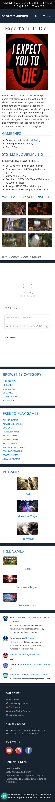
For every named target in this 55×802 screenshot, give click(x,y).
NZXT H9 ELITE (13, 767)
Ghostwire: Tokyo (27, 516)
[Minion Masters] (10, 599)
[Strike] (17, 326)
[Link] (34, 326)
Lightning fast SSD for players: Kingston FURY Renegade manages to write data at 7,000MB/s (26, 778)
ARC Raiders (29, 637)
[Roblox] (10, 563)
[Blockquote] (27, 326)
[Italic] (10, 326)
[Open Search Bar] (36, 16)
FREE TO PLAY (9, 380)
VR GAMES (8, 392)
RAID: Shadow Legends (36, 674)
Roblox (27, 568)
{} (37, 326)
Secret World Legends (27, 587)
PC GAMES (8, 384)
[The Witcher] (27, 533)
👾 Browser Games (15, 714)
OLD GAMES (9, 388)
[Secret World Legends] (10, 581)
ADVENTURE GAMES (13, 423)
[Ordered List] (20, 326)
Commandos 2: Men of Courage (35, 664)
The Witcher (27, 538)
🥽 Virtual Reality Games (18, 711)
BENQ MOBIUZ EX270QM (18, 771)
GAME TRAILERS (11, 396)
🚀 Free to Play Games (17, 703)
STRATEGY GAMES (11, 458)
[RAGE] (27, 488)
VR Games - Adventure (29, 256)
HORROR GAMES (11, 431)
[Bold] (7, 326)
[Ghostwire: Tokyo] (27, 510)
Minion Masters (27, 605)
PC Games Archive (14, 16)
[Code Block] (30, 326)
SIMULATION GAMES (13, 451)
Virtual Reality (33, 140)
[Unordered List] (24, 326)
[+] (40, 326)
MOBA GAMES (10, 435)
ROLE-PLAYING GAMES (14, 447)
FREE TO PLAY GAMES (21, 413)
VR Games (10, 256)
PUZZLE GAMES (10, 439)
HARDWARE (8, 400)
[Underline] (13, 326)
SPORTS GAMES (10, 455)
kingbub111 (16, 674)
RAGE (27, 493)
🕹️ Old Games (13, 707)
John (12, 654)
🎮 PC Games (12, 699)
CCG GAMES (9, 427)
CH (38, 2)
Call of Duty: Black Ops (29, 654)
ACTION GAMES (10, 419)
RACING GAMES (10, 443)
